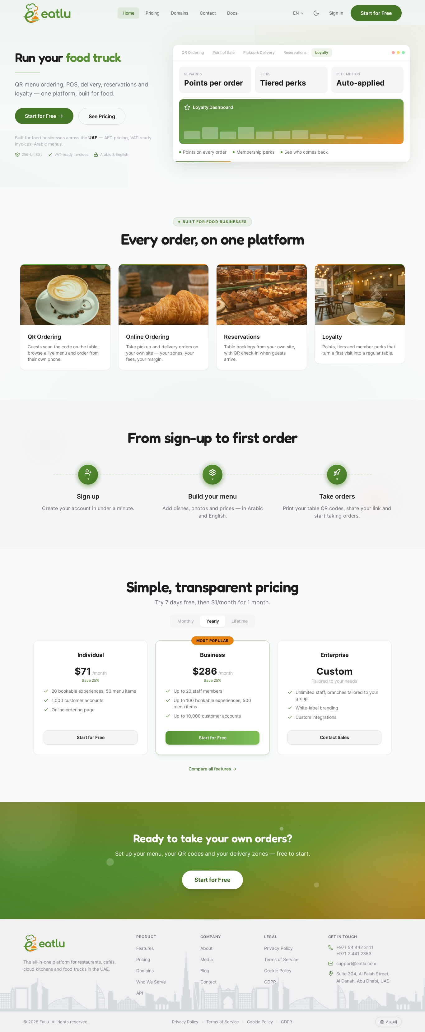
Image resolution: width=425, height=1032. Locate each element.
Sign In (336, 13)
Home (128, 13)
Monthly (185, 621)
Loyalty (321, 52)
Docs (232, 13)
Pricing (153, 13)
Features (145, 948)
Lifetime (239, 621)
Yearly (212, 621)
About (206, 948)
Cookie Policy (278, 970)
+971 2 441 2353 (353, 953)
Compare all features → (212, 768)
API (139, 993)
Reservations (294, 52)
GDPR (270, 981)
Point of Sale (224, 52)
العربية (391, 1021)
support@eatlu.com (356, 963)
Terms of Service (281, 959)
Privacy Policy (278, 948)
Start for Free (376, 13)
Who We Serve (151, 981)
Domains (180, 13)
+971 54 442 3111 (354, 947)
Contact (208, 13)
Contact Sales (334, 737)
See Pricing (102, 116)
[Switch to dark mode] (316, 13)
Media (206, 959)
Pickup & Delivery (259, 52)
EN (296, 13)
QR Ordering (193, 52)
